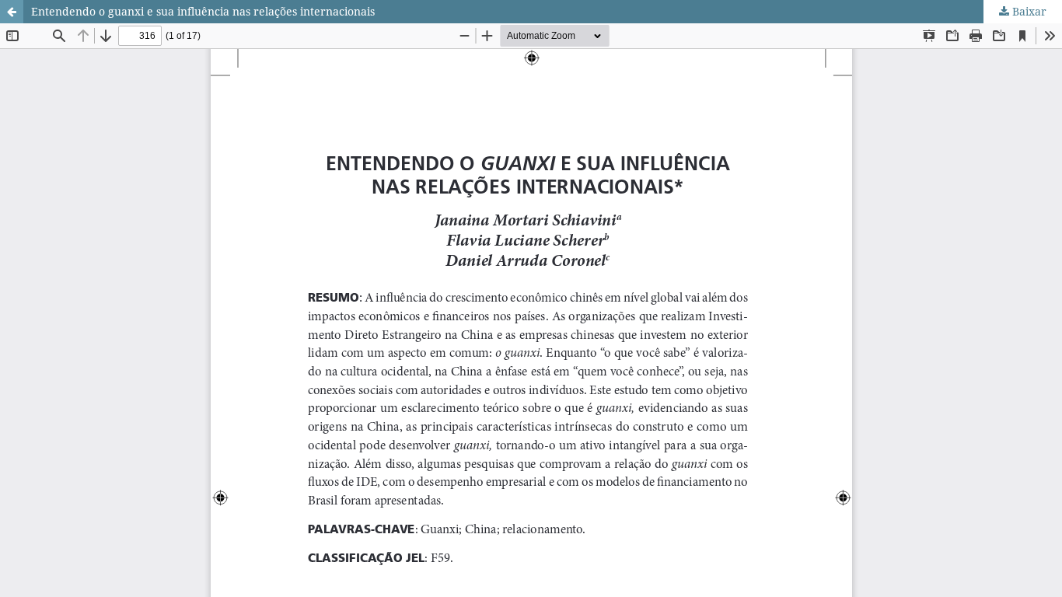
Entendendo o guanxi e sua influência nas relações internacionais (203, 11)
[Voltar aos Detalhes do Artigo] (11, 11)
